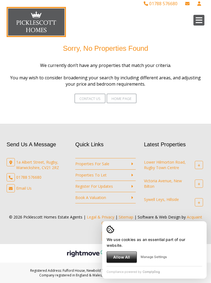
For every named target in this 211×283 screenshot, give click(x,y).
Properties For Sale (92, 163)
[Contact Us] (199, 4)
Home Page (122, 98)
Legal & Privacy (100, 217)
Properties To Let (91, 175)
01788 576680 (162, 4)
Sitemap (126, 217)
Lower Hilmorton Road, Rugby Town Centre (165, 164)
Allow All (121, 257)
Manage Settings (154, 257)
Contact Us (90, 98)
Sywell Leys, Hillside (161, 199)
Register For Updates (94, 186)
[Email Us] (187, 4)
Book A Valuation (90, 197)
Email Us (24, 188)
